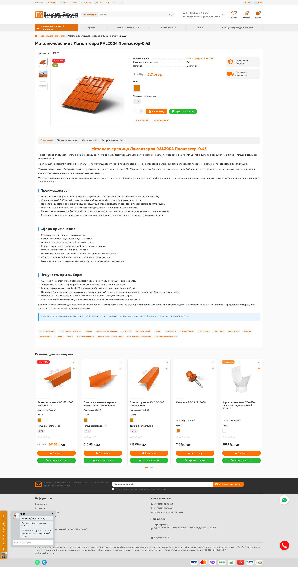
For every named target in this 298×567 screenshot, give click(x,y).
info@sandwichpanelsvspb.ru (203, 16)
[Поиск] (170, 14)
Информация (44, 498)
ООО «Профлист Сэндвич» (200, 58)
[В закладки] (74, 362)
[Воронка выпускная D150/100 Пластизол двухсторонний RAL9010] (241, 379)
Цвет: (136, 81)
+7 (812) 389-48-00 (197, 12)
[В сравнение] (74, 368)
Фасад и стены (168, 27)
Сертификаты (85, 2)
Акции (200, 27)
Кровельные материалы (52, 36)
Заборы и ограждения (128, 27)
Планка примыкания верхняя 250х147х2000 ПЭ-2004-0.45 (100, 404)
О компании (51, 2)
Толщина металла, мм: (144, 96)
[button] (35, 411)
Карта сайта (111, 2)
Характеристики (67, 140)
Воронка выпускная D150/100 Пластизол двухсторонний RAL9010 (238, 405)
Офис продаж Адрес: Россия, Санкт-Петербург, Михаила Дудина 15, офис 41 (185, 526)
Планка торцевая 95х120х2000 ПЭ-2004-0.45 (147, 404)
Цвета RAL (98, 2)
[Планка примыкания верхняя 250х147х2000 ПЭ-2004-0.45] (103, 379)
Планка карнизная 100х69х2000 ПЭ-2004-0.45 (55, 404)
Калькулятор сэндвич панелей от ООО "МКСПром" (61, 529)
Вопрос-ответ (112, 140)
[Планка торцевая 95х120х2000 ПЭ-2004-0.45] (149, 379)
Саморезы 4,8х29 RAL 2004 (191, 402)
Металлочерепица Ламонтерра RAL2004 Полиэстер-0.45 (149, 148)
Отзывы (89, 140)
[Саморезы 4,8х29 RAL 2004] (195, 379)
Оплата (74, 2)
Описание (46, 140)
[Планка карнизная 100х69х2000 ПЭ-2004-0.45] (56, 379)
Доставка (64, 2)
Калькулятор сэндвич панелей (237, 27)
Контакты (39, 2)
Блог (121, 2)
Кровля (91, 27)
